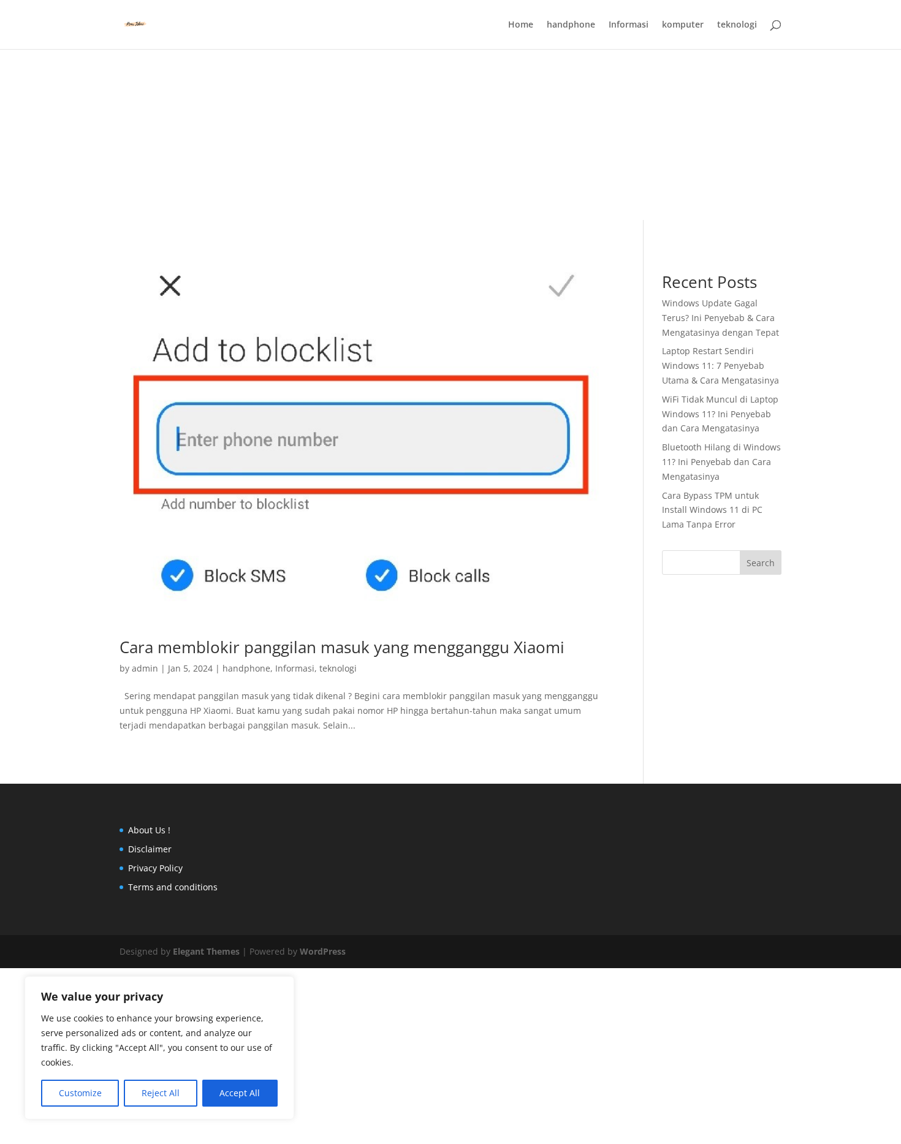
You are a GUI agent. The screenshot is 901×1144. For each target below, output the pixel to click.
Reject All (161, 1093)
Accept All (239, 1093)
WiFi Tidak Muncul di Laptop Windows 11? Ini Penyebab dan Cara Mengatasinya (720, 413)
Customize (80, 1093)
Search (761, 563)
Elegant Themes (206, 951)
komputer (683, 25)
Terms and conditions (173, 887)
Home (520, 25)
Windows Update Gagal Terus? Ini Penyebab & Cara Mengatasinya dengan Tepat (720, 317)
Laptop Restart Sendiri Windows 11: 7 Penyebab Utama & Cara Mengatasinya (720, 365)
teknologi (737, 25)
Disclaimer (150, 849)
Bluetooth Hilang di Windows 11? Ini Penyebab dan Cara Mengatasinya (721, 461)
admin (145, 668)
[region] (159, 1047)
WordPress (323, 951)
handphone (571, 25)
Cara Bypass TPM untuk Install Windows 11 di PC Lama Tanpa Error (712, 510)
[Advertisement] (450, 86)
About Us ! (149, 830)
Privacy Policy (155, 868)
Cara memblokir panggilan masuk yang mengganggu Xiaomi (342, 647)
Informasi (628, 25)
